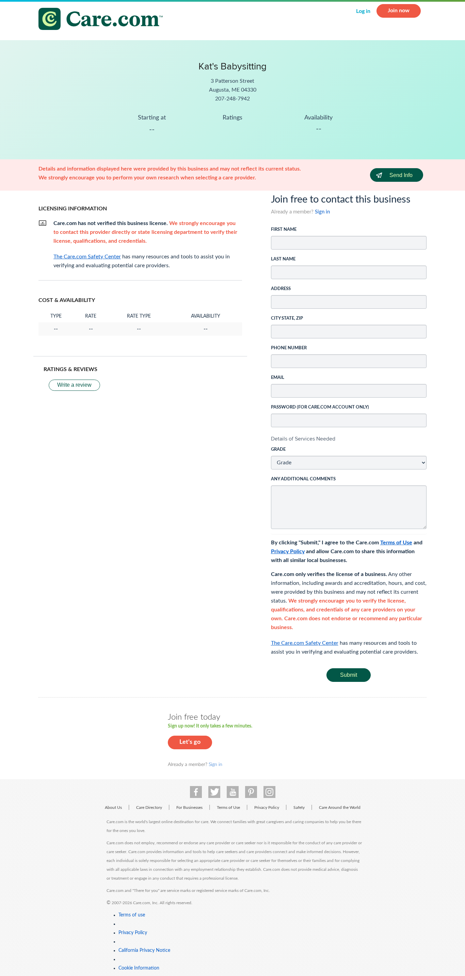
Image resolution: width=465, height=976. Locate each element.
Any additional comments (303, 479)
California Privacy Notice (144, 950)
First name (283, 229)
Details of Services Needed (303, 439)
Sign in (322, 211)
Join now (399, 10)
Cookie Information (138, 968)
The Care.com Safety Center (304, 643)
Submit (348, 675)
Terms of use (131, 915)
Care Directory (149, 807)
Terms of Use (396, 542)
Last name (283, 259)
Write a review (74, 385)
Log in (363, 11)
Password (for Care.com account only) (320, 407)
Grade (278, 449)
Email (277, 377)
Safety (299, 807)
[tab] (349, 438)
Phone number (289, 348)
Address (281, 289)
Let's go (190, 742)
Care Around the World (339, 807)
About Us (113, 807)
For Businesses (189, 807)
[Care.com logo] (103, 20)
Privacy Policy (288, 551)
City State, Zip (287, 318)
